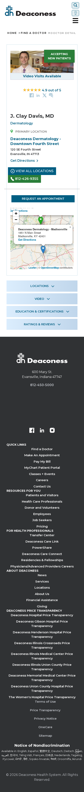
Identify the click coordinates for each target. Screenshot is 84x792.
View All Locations (34, 171)
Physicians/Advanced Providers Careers (42, 566)
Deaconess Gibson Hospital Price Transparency (42, 623)
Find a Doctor (42, 449)
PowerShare (42, 547)
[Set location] (75, 13)
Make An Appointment (42, 455)
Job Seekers (42, 520)
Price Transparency (45, 710)
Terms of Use (45, 701)
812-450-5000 (42, 385)
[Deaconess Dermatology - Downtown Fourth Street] (40, 220)
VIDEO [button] (39, 299)
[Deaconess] (37, 11)
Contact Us (42, 486)
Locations (42, 587)
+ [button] (16, 213)
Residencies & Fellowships (42, 560)
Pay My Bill (42, 461)
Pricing (42, 526)
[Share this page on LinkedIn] (38, 95)
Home (12, 33)
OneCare (45, 727)
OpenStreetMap (50, 267)
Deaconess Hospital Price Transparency (42, 615)
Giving (42, 606)
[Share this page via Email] (51, 95)
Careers (42, 480)
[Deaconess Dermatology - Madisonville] (43, 249)
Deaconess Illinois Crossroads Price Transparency (42, 645)
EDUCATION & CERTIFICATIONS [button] (39, 311)
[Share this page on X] (44, 95)
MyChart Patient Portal (42, 468)
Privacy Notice (45, 718)
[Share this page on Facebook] (31, 95)
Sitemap (45, 736)
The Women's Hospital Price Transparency (42, 697)
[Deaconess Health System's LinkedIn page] (42, 430)
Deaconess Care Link (42, 541)
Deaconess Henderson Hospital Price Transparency (42, 634)
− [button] (16, 219)
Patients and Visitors (42, 495)
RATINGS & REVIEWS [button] (39, 324)
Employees (42, 514)
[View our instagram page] (52, 430)
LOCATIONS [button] (39, 286)
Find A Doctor (33, 33)
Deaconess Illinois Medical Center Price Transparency (42, 656)
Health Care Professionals (42, 501)
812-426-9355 (26, 179)
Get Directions (25, 160)
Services (42, 581)
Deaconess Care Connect (42, 554)
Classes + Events (42, 474)
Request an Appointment (43, 198)
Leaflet (32, 267)
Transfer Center (42, 535)
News (42, 575)
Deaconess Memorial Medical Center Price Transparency (42, 677)
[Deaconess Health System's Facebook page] (31, 430)
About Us (42, 594)
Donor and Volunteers (42, 508)
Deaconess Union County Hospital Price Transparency (42, 688)
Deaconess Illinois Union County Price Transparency (42, 667)
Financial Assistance (42, 600)
